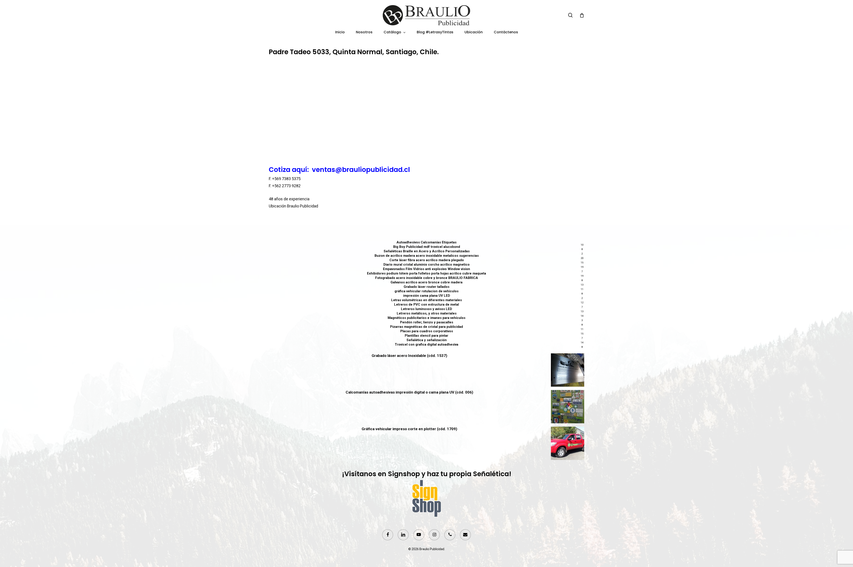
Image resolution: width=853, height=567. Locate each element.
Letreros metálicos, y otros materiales (426, 313)
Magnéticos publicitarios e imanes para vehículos (426, 318)
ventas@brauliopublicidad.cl (361, 169)
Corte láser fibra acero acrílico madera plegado (426, 260)
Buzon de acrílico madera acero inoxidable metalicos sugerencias (427, 256)
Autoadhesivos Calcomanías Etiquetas (426, 242)
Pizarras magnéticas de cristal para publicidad (426, 327)
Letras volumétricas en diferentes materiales (426, 300)
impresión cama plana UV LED (426, 296)
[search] (570, 15)
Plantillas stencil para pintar (426, 336)
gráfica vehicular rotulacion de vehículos (426, 291)
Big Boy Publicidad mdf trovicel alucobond (426, 247)
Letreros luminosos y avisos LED (426, 309)
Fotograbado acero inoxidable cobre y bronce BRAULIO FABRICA (426, 278)
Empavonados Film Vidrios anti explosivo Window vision (426, 269)
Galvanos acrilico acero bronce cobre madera (426, 282)
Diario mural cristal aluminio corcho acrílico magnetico (426, 265)
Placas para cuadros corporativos (426, 331)
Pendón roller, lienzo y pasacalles (426, 322)
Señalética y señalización (427, 340)
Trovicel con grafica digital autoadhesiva (426, 344)
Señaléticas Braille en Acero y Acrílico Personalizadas (427, 251)
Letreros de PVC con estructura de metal (426, 304)
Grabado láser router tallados (426, 287)
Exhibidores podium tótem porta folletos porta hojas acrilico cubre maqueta (426, 273)
